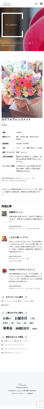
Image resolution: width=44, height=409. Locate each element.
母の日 (38, 288)
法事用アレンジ (16, 212)
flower (8, 43)
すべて (14, 43)
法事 (37, 228)
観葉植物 (6, 305)
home (3, 43)
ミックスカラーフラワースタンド (13, 345)
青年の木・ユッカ (21, 341)
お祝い (7, 180)
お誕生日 (11, 180)
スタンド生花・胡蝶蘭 (27, 301)
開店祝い (35, 328)
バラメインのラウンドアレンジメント (15, 349)
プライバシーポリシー (18, 393)
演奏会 (31, 323)
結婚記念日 (23, 180)
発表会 (17, 180)
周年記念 (5, 323)
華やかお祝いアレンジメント (12, 352)
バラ (34, 288)
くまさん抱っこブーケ (18, 237)
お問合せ (30, 393)
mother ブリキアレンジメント (22, 270)
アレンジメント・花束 (24, 43)
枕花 (34, 228)
